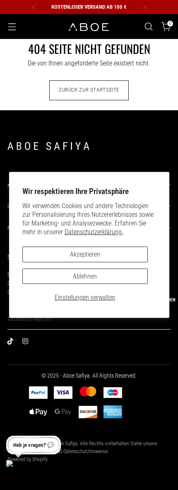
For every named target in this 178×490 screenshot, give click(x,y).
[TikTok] (12, 343)
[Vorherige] (34, 7)
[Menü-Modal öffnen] (11, 26)
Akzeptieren (85, 254)
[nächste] (144, 7)
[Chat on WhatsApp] (17, 471)
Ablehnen (85, 276)
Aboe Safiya (65, 443)
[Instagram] (27, 343)
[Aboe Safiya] (89, 26)
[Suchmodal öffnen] (148, 26)
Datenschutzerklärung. (94, 232)
